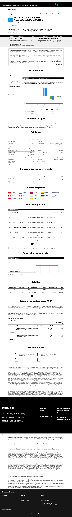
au (9, 212)
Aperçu (12, 36)
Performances (21, 36)
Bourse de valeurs (12, 287)
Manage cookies (61, 424)
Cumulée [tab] (47, 78)
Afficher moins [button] (59, 64)
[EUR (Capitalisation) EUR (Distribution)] (13, 25)
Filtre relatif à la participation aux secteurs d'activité (39, 379)
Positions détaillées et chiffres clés (17, 247)
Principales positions (43, 36)
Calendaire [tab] (26, 78)
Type (10, 262)
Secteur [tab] (11, 258)
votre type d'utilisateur (33, 5)
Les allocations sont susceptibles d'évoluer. (16, 274)
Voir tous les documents (21, 363)
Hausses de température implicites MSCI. (30, 380)
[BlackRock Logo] (8, 408)
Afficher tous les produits (25, 500)
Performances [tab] (26, 75)
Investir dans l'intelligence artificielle (46, 503)
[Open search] (63, 9)
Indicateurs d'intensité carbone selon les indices (21, 379)
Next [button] (36, 243)
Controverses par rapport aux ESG (17, 380)
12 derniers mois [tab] (33, 78)
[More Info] (49, 30)
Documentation (57, 36)
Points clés (31, 36)
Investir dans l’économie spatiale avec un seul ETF (48, 504)
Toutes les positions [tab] (13, 209)
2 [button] (33, 243)
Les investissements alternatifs (45, 500)
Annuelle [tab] (41, 78)
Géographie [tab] (17, 258)
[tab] (14, 81)
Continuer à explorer (36, 513)
